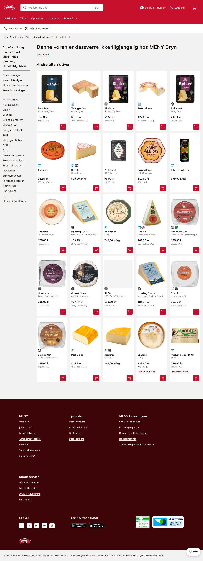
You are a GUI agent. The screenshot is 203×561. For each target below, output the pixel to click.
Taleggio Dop (78, 108)
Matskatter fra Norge (15, 85)
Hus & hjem (9, 190)
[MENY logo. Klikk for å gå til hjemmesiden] (9, 7)
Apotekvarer (10, 185)
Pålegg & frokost (12, 130)
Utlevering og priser (129, 427)
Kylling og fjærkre (13, 119)
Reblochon (110, 231)
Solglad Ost (44, 354)
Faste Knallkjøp (12, 75)
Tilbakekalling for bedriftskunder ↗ (136, 444)
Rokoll (74, 169)
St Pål (107, 293)
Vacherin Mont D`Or (182, 354)
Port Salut (43, 108)
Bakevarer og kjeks (14, 160)
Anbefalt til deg (13, 47)
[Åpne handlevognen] (194, 7)
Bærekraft (24, 444)
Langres (142, 354)
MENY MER (10, 56)
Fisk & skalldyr (11, 104)
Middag (7, 114)
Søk (97, 7)
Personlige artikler (13, 180)
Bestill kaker (75, 433)
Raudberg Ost (179, 231)
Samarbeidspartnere (29, 450)
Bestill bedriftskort (78, 427)
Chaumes (43, 169)
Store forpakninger (14, 90)
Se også (68, 18)
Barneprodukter (12, 175)
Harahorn (43, 293)
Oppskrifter (38, 18)
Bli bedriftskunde (127, 438)
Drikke (6, 145)
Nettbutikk (10, 18)
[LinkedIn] (44, 525)
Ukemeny (9, 61)
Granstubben (78, 293)
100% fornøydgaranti (29, 493)
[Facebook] (21, 525)
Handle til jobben (14, 66)
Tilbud (23, 18)
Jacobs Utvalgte (12, 80)
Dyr (5, 195)
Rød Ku (142, 231)
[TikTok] (52, 525)
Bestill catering (76, 438)
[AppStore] (96, 525)
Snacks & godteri (13, 165)
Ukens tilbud (11, 52)
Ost (5, 150)
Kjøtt (5, 135)
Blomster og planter (14, 201)
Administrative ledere (30, 438)
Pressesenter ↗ (27, 456)
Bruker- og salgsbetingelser (133, 433)
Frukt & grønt (10, 99)
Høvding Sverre (80, 231)
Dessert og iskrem (13, 155)
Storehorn (176, 293)
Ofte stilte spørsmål (29, 482)
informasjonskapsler (94, 555)
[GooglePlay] (78, 525)
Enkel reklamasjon (28, 488)
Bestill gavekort (77, 421)
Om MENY (24, 421)
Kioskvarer (9, 170)
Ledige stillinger (27, 433)
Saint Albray (145, 108)
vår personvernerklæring (71, 555)
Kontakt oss (25, 499)
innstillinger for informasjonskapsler (148, 555)
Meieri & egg (10, 124)
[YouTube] (36, 525)
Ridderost (109, 108)
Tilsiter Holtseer (180, 169)
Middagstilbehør (12, 140)
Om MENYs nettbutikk (130, 421)
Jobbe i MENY (26, 427)
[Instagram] (29, 525)
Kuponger (54, 18)
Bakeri (6, 109)
